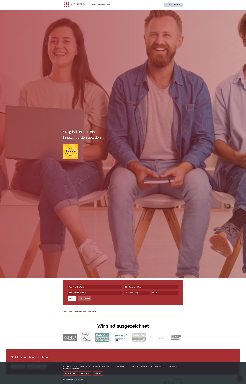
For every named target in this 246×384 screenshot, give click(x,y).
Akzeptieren (85, 373)
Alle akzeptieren (70, 373)
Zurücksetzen (84, 298)
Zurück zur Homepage (97, 5)
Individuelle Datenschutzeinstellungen (73, 379)
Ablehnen (97, 373)
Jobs (108, 5)
